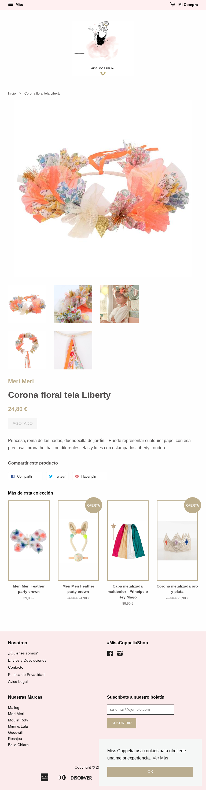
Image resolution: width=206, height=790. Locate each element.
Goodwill (15, 733)
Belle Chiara (18, 745)
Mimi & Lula (18, 726)
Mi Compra (187, 4)
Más (18, 4)
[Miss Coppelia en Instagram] (120, 655)
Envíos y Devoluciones (27, 660)
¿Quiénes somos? (23, 653)
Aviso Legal (18, 682)
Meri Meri (21, 381)
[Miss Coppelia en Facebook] (110, 655)
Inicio (12, 93)
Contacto (15, 667)
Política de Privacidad (26, 675)
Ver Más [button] (160, 758)
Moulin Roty (18, 720)
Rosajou (15, 739)
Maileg (13, 708)
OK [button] (150, 772)
